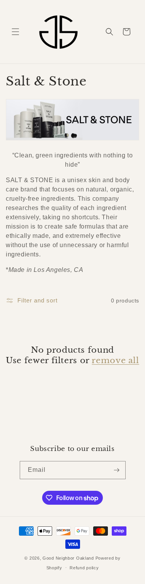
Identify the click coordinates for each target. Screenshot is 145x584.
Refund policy (84, 567)
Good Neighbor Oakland (68, 558)
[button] (15, 31)
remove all (115, 360)
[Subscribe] (116, 470)
